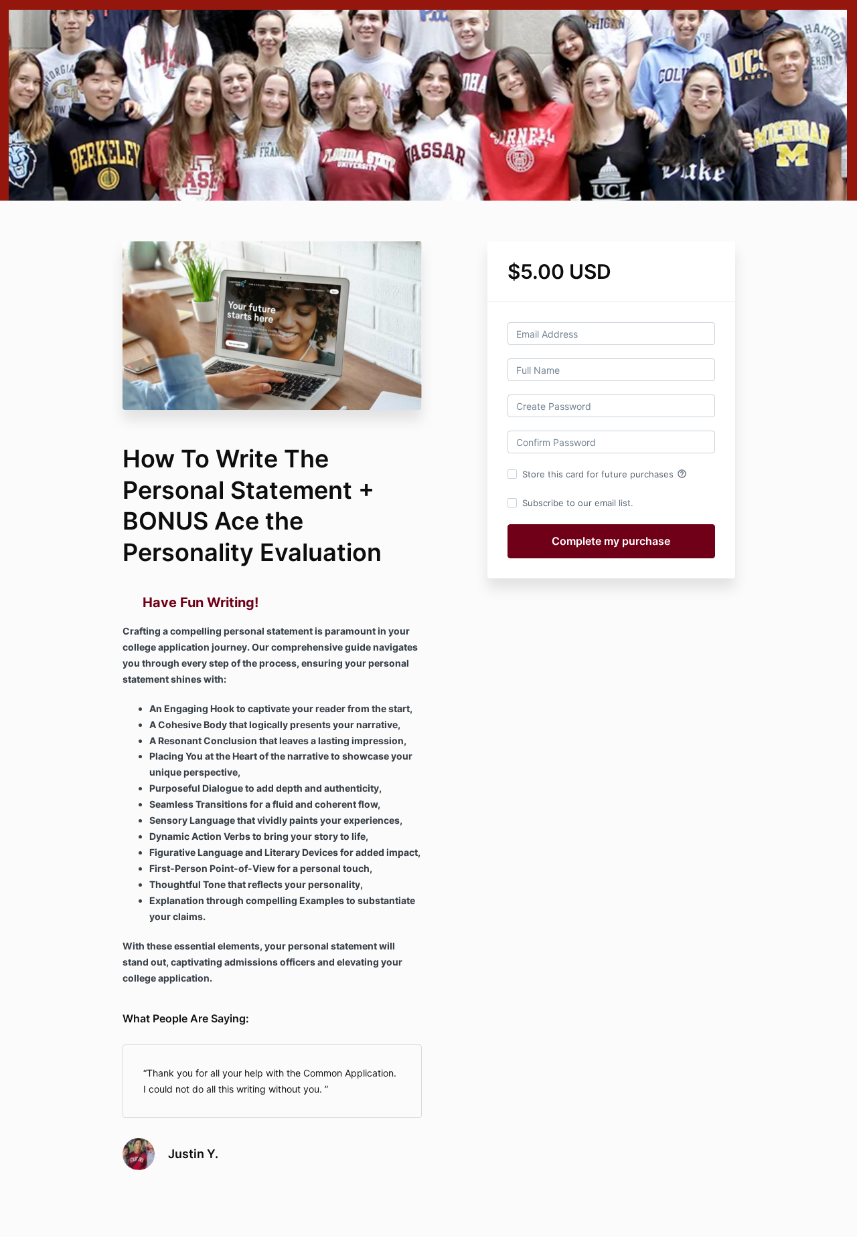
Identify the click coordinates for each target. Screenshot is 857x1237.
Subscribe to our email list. (577, 502)
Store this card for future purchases (604, 474)
